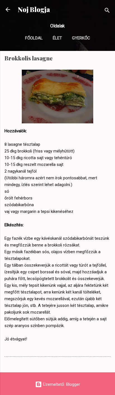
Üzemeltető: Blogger (61, 384)
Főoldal (34, 38)
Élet (57, 38)
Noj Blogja (34, 9)
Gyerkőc (81, 38)
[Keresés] (107, 11)
